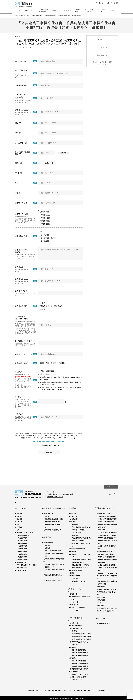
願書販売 (73, 551)
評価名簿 (73, 647)
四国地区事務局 (23, 554)
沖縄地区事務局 (23, 559)
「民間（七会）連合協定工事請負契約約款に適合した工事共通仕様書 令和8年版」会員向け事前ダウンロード (81, 564)
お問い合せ (100, 605)
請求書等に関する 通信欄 (22, 250)
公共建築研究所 (21, 562)
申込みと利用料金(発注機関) (107, 557)
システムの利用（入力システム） (107, 608)
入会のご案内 (101, 619)
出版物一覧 (73, 516)
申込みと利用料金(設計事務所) (107, 519)
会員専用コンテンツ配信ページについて (80, 598)
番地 (16, 183)
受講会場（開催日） (22, 363)
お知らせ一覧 (74, 623)
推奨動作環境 (101, 597)
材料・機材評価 (75, 618)
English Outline (21, 570)
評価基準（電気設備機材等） (80, 663)
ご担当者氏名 (20, 94)
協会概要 (19, 519)
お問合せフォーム (77, 680)
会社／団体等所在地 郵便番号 (22, 153)
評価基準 (73, 658)
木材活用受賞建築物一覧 (52, 522)
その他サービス (75, 672)
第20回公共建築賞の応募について (54, 525)
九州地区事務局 (23, 557)
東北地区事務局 (23, 538)
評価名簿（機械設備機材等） (80, 655)
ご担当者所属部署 (22, 85)
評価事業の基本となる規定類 (79, 669)
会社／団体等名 (21, 61)
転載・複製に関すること (77, 570)
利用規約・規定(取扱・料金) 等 (106, 589)
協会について (21, 509)
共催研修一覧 (74, 605)
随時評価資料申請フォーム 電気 (81, 639)
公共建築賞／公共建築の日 (53, 509)
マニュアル (101, 530)
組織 (18, 530)
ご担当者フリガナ (22, 109)
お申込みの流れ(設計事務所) (107, 516)
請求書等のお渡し (22, 214)
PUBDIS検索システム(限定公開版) (108, 542)
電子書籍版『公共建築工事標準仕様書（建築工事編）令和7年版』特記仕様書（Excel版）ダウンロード (81, 540)
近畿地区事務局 (23, 549)
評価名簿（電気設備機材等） (80, 653)
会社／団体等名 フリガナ (21, 71)
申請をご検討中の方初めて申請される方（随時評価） (76, 628)
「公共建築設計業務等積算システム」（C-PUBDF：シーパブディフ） (53, 577)
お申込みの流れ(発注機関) (106, 554)
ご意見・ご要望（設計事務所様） (107, 547)
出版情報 (72, 509)
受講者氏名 (19, 267)
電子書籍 (73, 522)
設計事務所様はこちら (104, 514)
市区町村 (18, 173)
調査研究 (47, 545)
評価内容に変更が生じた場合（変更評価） (79, 643)
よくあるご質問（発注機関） (107, 565)
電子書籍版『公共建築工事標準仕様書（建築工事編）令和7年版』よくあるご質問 (81, 528)
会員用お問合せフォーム (104, 624)
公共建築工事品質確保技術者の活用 (54, 554)
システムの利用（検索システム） (107, 611)
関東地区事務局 (23, 541)
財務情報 (19, 527)
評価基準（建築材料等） (79, 661)
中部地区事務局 (23, 546)
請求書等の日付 (21, 236)
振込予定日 (19, 414)
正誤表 (72, 573)
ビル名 (17, 193)
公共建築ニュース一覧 (78, 581)
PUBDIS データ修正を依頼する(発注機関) (107, 561)
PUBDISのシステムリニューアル (107, 573)
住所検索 (63, 153)
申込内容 (18, 372)
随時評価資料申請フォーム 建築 (81, 634)
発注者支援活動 (48, 543)
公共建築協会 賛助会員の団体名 (22, 317)
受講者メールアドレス (23, 354)
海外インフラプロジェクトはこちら (107, 577)
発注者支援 (46, 538)
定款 (18, 524)
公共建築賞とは (48, 514)
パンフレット (101, 603)
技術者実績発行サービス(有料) (107, 535)
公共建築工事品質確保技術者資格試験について (54, 565)
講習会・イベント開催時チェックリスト (77, 608)
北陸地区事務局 (23, 543)
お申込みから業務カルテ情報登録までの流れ (107, 582)
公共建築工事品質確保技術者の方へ (54, 571)
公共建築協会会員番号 (23, 341)
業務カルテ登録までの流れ (106, 522)
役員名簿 (19, 522)
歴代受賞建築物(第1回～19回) (54, 519)
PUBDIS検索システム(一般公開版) (106, 593)
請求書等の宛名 (21, 203)
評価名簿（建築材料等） (79, 650)
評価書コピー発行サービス (80, 674)
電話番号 (18, 123)
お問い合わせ (99, 3)
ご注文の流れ (74, 519)
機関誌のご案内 (75, 576)
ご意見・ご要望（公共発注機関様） (107, 569)
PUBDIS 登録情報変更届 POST (107, 538)
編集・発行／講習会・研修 (53, 551)
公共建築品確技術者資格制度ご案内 (53, 560)
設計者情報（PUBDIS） (105, 509)
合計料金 (18, 397)
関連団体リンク (33, 690)
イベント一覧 (74, 602)
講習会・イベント (76, 589)
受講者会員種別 (21, 306)
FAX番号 (18, 133)
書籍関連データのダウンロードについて (80, 555)
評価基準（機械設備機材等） (80, 666)
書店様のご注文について (77, 549)
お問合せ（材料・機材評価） (79, 677)
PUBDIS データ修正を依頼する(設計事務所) (107, 525)
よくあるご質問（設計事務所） (107, 532)
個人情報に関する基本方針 (82, 690)
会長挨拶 (19, 514)
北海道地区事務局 (23, 535)
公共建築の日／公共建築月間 (52, 530)
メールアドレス (21, 143)
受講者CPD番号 (21, 290)
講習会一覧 (73, 594)
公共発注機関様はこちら (104, 551)
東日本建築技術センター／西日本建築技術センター (27, 566)
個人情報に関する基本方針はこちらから (48, 441)
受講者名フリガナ (22, 278)
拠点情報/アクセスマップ (55, 497)
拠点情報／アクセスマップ (25, 532)
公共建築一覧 (76, 578)
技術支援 (47, 548)
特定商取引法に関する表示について (56, 690)
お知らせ (19, 516)
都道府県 (18, 163)
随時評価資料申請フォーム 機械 (81, 636)
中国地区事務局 (23, 551)
